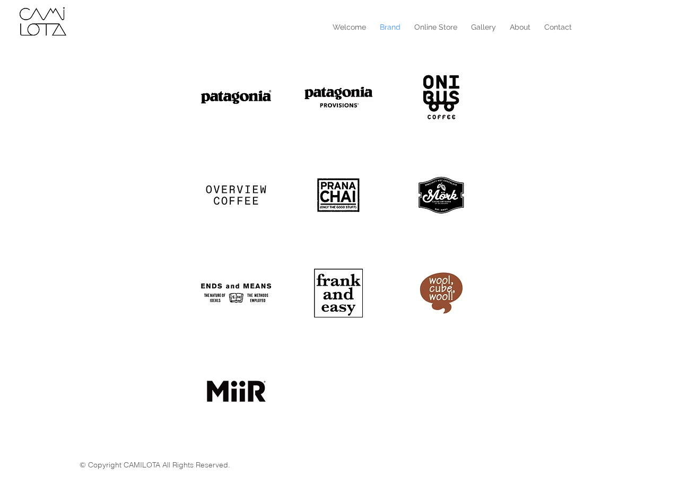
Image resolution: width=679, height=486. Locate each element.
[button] (236, 97)
